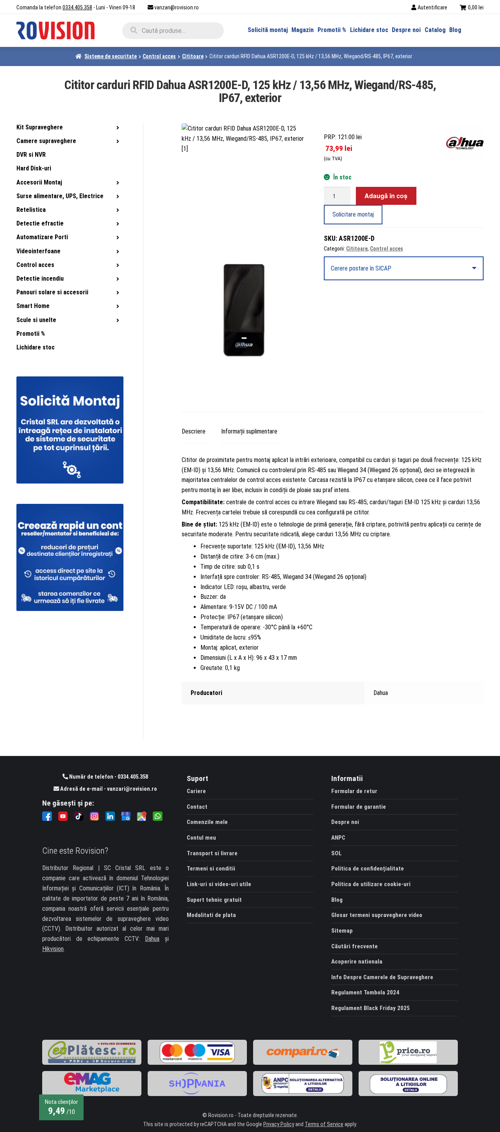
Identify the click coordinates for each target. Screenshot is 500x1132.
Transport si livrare (212, 853)
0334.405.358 (77, 7)
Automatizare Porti (42, 237)
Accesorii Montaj (39, 182)
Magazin (302, 30)
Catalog (435, 30)
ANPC (338, 837)
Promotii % (332, 30)
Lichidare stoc (369, 30)
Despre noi (406, 30)
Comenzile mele (207, 822)
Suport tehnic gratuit (214, 899)
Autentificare (432, 7)
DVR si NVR (31, 154)
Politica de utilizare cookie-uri (371, 884)
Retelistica (31, 209)
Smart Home (33, 306)
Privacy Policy (278, 1124)
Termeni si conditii (211, 868)
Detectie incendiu (40, 278)
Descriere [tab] (193, 431)
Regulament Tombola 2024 (365, 992)
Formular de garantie (358, 806)
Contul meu (201, 837)
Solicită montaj (268, 30)
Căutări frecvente (354, 946)
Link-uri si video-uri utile (219, 884)
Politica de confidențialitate (367, 868)
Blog (455, 30)
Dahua (152, 938)
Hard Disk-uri (33, 168)
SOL (336, 853)
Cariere (196, 791)
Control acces (159, 56)
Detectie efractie (40, 223)
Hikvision (53, 949)
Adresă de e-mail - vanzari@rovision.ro (108, 789)
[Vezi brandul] (465, 143)
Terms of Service (324, 1124)
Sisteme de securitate (110, 56)
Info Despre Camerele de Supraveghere (382, 977)
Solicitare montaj (353, 214)
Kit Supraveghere (39, 127)
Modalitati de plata (211, 915)
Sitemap (342, 930)
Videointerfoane (38, 251)
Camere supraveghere (46, 141)
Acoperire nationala (356, 961)
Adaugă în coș (385, 195)
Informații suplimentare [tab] (249, 431)
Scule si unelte (36, 320)
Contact (197, 806)
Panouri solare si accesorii (52, 292)
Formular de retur (354, 791)
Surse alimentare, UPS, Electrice (60, 196)
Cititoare (193, 56)
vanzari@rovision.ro (176, 7)
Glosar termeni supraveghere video (376, 915)
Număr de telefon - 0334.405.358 (108, 777)
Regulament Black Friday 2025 (370, 1008)
